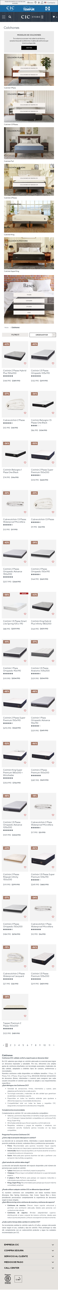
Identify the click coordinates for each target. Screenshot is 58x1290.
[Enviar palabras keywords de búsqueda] (10, 17)
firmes (31, 1089)
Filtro (14, 335)
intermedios (39, 1089)
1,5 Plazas (29, 300)
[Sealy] (47, 8)
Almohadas (11, 1123)
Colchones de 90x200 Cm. (29, 74)
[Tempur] (29, 8)
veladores (19, 1125)
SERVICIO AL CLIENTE (16, 1256)
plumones (18, 1116)
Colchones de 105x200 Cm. (29, 111)
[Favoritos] (25, 363)
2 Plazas (29, 306)
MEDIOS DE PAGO (13, 1262)
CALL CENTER (11, 1268)
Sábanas (10, 1116)
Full (8, 1076)
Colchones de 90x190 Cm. (29, 68)
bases (54, 1128)
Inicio (6, 327)
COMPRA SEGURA (14, 1250)
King (29, 312)
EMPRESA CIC (11, 1244)
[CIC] (10, 8)
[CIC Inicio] (30, 17)
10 (44, 1045)
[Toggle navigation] (3, 17)
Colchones (15, 327)
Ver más (29, 48)
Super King (27, 1076)
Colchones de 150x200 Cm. (29, 184)
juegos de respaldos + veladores (39, 1125)
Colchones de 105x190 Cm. (29, 105)
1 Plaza (29, 294)
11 (49, 1045)
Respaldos (11, 1125)
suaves (48, 1089)
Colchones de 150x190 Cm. (29, 178)
